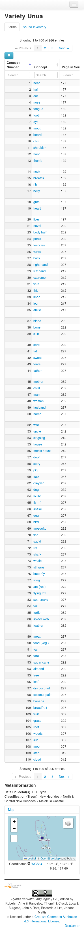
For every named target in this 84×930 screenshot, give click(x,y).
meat (37, 636)
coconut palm (42, 694)
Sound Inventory (34, 27)
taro (36, 655)
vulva (37, 251)
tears (37, 364)
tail (35, 606)
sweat (37, 357)
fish (35, 535)
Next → (64, 48)
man (36, 394)
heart (37, 208)
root (36, 727)
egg (36, 515)
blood (37, 320)
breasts (38, 178)
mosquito (39, 528)
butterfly (39, 573)
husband (39, 407)
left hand (39, 271)
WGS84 (36, 863)
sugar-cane (41, 662)
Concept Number (13, 64)
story (36, 463)
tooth (37, 115)
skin (36, 333)
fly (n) (37, 502)
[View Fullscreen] (14, 838)
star (36, 753)
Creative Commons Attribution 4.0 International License (50, 918)
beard (37, 134)
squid (37, 541)
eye (36, 121)
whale (37, 560)
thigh (36, 290)
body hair (40, 232)
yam (36, 649)
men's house (42, 450)
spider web (41, 619)
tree (36, 675)
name (37, 414)
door (36, 457)
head (37, 83)
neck (36, 171)
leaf (36, 681)
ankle (37, 310)
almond (38, 668)
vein (36, 284)
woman (38, 401)
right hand (40, 264)
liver (36, 219)
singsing (39, 437)
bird (36, 522)
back (36, 258)
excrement (40, 277)
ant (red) (39, 586)
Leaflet (31, 858)
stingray (39, 567)
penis (37, 238)
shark (37, 554)
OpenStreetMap (50, 858)
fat (35, 351)
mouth (37, 128)
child (36, 388)
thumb (37, 160)
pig (35, 470)
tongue (38, 108)
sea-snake (40, 599)
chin (36, 141)
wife (36, 424)
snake (37, 509)
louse (37, 496)
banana (38, 701)
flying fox (39, 593)
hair (36, 89)
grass (37, 720)
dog (36, 489)
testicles (39, 245)
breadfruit (40, 707)
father (37, 370)
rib (35, 184)
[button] (42, 838)
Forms (12, 27)
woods (38, 733)
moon (37, 746)
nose (36, 102)
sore (36, 344)
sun (36, 740)
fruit (36, 714)
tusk (36, 476)
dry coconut (41, 688)
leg (35, 303)
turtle (37, 612)
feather (38, 625)
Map (11, 809)
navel (37, 225)
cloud (37, 759)
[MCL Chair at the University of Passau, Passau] (13, 885)
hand (37, 154)
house (37, 444)
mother (38, 381)
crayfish (38, 483)
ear (35, 96)
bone (37, 327)
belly (36, 191)
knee (36, 297)
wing (36, 580)
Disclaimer (72, 925)
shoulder (39, 147)
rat (35, 547)
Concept (40, 67)
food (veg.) (41, 643)
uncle (37, 431)
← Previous (23, 48)
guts (36, 202)
